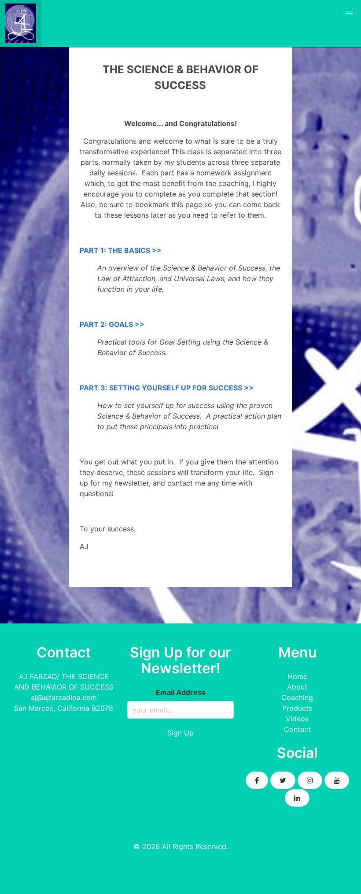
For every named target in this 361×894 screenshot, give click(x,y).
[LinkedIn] (297, 798)
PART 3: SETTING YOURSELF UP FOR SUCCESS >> (167, 387)
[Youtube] (336, 780)
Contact (297, 729)
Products (297, 708)
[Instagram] (310, 780)
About (297, 687)
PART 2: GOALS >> (112, 324)
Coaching (297, 697)
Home (297, 676)
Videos (297, 718)
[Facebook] (257, 780)
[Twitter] (282, 780)
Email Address (181, 692)
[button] (349, 11)
